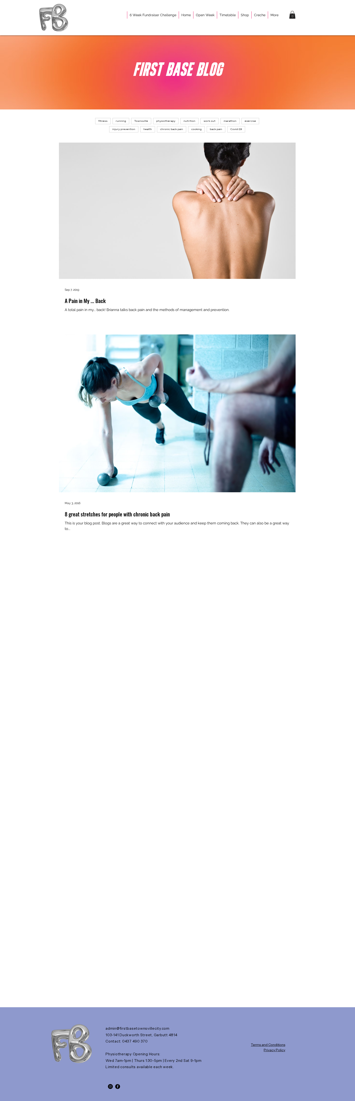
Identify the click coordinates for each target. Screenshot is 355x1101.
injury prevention (123, 129)
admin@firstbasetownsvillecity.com (138, 1028)
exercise (250, 121)
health (147, 129)
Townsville (141, 121)
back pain (216, 129)
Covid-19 (236, 129)
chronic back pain (171, 129)
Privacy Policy (274, 1050)
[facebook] (117, 1086)
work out (209, 121)
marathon (230, 121)
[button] (292, 15)
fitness (102, 121)
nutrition (189, 121)
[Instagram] (110, 1086)
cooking (196, 129)
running (121, 121)
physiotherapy (165, 121)
